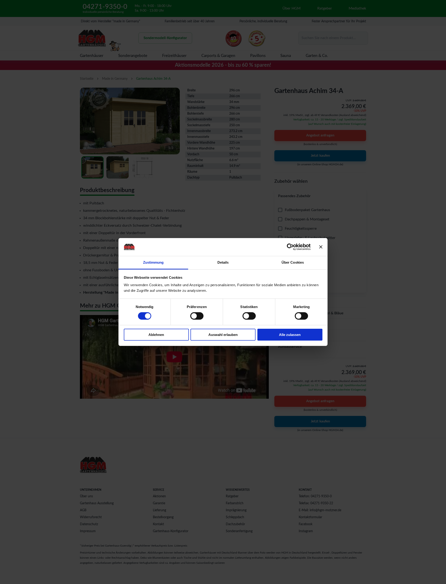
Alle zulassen (290, 335)
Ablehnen (156, 335)
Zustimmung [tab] (153, 262)
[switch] (196, 316)
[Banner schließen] (320, 247)
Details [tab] (223, 262)
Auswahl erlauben (223, 335)
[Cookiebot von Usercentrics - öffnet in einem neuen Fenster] (290, 246)
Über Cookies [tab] (293, 262)
